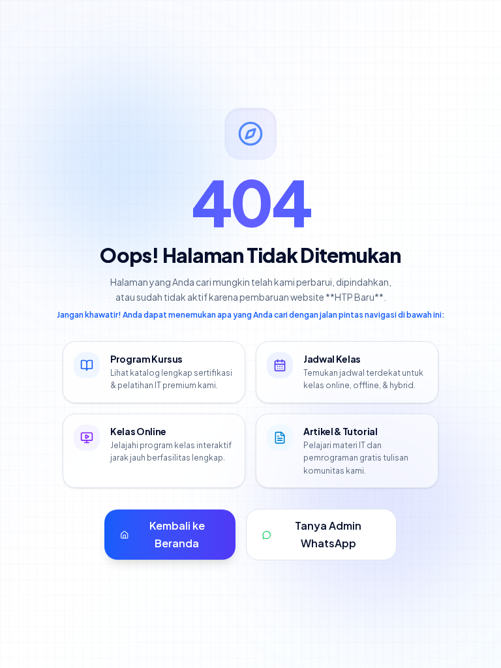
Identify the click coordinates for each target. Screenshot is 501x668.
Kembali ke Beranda (177, 534)
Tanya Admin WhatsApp (328, 534)
